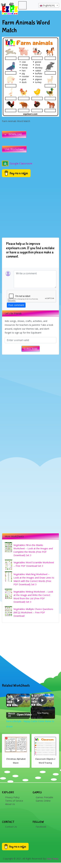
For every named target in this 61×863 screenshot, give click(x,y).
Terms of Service (14, 800)
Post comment (16, 305)
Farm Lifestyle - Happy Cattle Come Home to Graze (18, 698)
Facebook (41, 826)
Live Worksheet (14, 149)
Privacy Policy (12, 797)
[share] (24, 697)
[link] (10, 698)
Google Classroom (21, 163)
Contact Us (11, 826)
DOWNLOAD (15, 134)
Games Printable (44, 797)
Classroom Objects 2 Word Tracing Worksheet (16, 762)
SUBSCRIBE (31, 349)
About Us (10, 804)
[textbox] (49, 5)
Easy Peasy (52, 858)
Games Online (43, 800)
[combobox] (48, 5)
